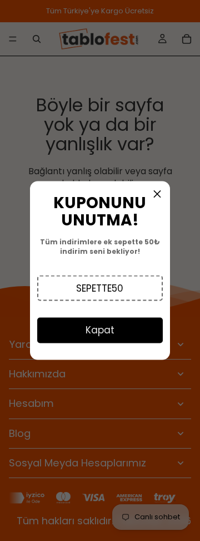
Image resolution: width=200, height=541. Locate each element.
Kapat (100, 330)
